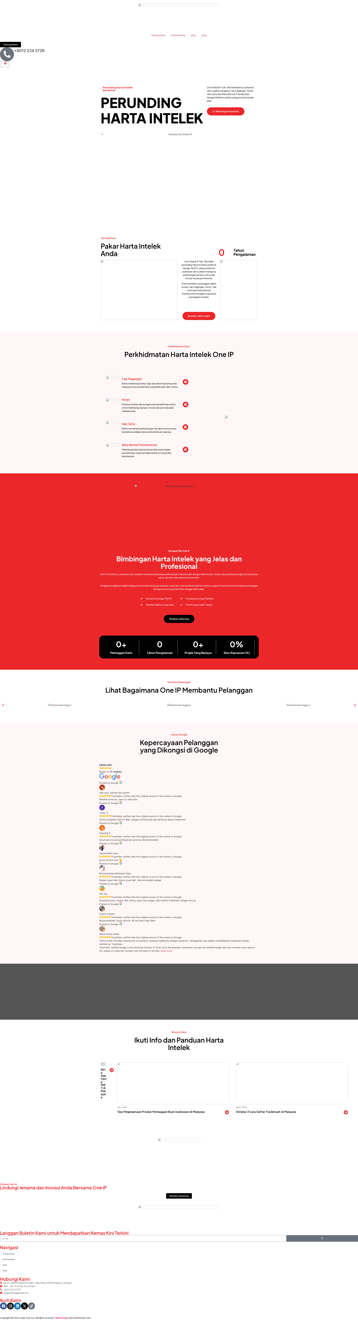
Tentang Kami (158, 35)
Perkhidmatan (178, 35)
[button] (3, 705)
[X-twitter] (24, 1305)
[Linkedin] (17, 1305)
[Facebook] (3, 1305)
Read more (166, 950)
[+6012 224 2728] (7, 54)
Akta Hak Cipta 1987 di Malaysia (104, 1083)
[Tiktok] (31, 1305)
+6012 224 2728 (29, 50)
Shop (204, 35)
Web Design (61, 1317)
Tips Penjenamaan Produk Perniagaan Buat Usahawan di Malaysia (161, 1111)
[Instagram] (10, 1305)
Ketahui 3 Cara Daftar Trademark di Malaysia (266, 1111)
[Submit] (322, 1238)
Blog (193, 35)
